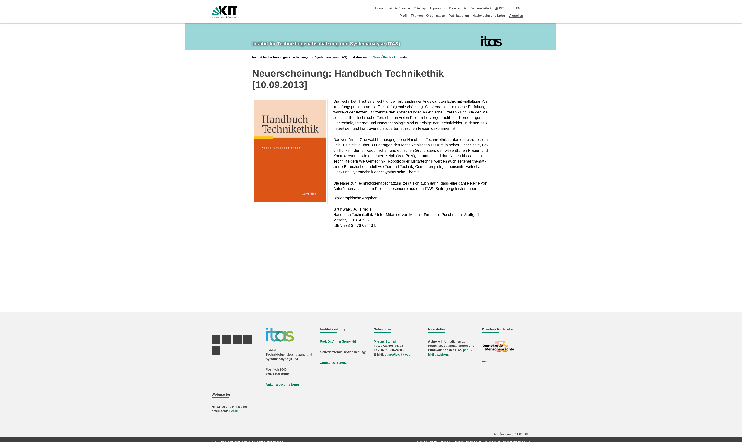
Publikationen (459, 15)
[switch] (529, 8)
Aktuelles (516, 15)
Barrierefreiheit (481, 8)
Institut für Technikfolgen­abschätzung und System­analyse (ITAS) (326, 43)
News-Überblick (384, 57)
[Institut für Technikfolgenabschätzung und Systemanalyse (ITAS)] (491, 41)
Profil (403, 15)
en (518, 8)
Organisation (435, 15)
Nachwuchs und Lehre (489, 15)
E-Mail (233, 411)
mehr (486, 361)
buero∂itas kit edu (398, 354)
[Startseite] (529, 16)
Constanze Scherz (333, 362)
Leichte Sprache (399, 8)
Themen (417, 15)
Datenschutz (457, 8)
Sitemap (420, 8)
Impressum (437, 8)
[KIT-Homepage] (224, 12)
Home (379, 8)
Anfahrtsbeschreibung (282, 384)
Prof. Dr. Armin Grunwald (338, 341)
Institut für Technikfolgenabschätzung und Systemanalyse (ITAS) (299, 57)
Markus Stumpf (385, 341)
